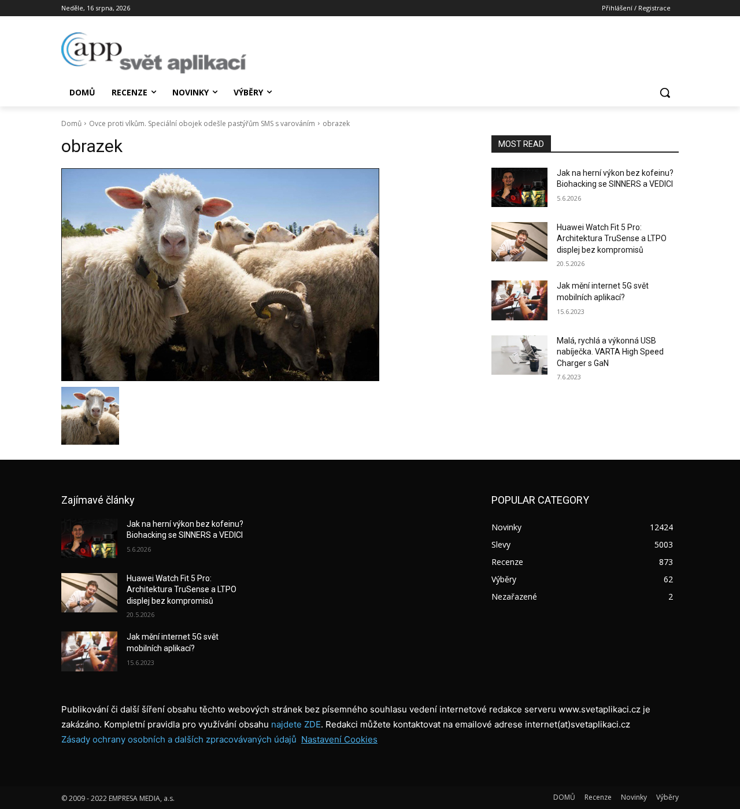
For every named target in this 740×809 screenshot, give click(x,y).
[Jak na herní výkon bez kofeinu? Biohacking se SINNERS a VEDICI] (519, 187)
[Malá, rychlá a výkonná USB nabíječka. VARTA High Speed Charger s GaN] (519, 355)
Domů (71, 123)
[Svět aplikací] (153, 52)
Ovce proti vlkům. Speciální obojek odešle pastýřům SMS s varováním (202, 123)
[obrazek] (262, 274)
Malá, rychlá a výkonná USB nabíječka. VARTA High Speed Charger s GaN (610, 352)
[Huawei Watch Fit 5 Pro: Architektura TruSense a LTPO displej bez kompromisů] (519, 241)
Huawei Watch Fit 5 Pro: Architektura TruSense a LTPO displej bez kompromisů (612, 238)
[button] (665, 92)
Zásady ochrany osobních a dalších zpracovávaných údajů (179, 739)
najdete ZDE (296, 724)
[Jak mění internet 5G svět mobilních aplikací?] (519, 300)
